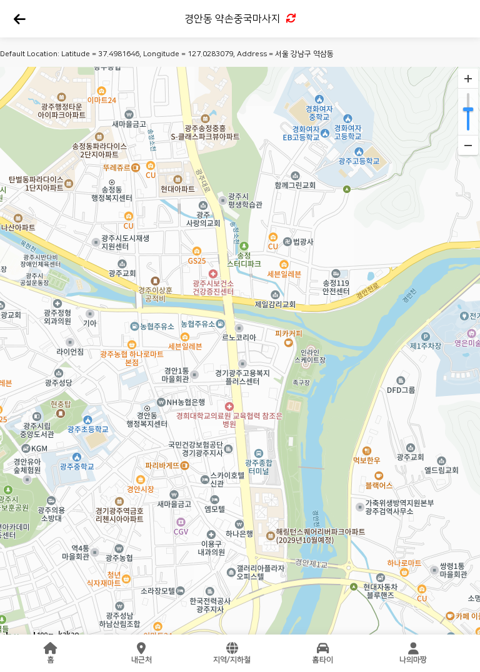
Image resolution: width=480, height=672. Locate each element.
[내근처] (141, 648)
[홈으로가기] (51, 648)
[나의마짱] (413, 648)
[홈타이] (322, 648)
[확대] (468, 79)
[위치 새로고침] (289, 18)
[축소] (468, 145)
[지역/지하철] (232, 648)
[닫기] (18, 19)
